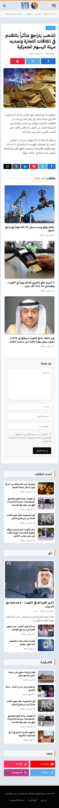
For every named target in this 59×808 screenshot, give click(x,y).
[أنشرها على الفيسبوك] (48, 61)
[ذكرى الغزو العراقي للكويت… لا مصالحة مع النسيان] (29, 579)
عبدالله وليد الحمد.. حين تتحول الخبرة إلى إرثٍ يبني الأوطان (20, 628)
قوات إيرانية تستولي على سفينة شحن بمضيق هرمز (21, 674)
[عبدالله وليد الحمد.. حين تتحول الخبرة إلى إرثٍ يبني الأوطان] (46, 631)
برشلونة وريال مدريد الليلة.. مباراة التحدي (20, 688)
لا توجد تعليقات (33, 53)
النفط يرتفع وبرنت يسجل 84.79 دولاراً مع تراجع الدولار (29, 229)
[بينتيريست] (17, 61)
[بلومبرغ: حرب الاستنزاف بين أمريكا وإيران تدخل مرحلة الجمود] (46, 488)
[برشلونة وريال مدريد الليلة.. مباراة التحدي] (46, 691)
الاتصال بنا (32, 800)
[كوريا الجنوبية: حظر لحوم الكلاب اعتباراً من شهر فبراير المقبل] (46, 519)
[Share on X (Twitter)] (33, 61)
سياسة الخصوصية (17, 800)
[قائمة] (54, 5)
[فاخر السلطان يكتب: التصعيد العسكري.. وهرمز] (46, 645)
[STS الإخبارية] (29, 5)
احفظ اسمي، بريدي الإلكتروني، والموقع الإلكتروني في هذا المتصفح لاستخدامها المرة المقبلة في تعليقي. (29, 438)
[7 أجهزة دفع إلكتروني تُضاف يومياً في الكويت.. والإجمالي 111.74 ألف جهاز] (29, 260)
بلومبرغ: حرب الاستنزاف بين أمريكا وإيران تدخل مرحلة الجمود (20, 485)
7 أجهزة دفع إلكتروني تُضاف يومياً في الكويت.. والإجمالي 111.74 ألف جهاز (30, 284)
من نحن (43, 800)
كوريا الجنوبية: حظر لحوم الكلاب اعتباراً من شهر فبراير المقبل (21, 516)
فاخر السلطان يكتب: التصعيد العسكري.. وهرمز (22, 642)
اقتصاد (50, 28)
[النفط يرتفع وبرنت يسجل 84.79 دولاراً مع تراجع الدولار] (29, 204)
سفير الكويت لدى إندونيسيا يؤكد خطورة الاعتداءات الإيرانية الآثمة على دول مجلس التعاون (20, 533)
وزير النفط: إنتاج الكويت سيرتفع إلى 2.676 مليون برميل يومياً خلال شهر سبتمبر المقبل (31, 340)
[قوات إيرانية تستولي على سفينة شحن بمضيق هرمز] (46, 676)
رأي (50, 596)
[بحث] (4, 5)
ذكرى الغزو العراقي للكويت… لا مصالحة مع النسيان (30, 604)
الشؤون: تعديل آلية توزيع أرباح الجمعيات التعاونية (21, 734)
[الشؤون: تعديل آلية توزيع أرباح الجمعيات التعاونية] (46, 736)
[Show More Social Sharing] (6, 61)
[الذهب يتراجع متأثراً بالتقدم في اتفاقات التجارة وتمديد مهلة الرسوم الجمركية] (29, 87)
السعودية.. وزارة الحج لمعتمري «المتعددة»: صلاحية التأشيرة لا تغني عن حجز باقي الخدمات (21, 502)
